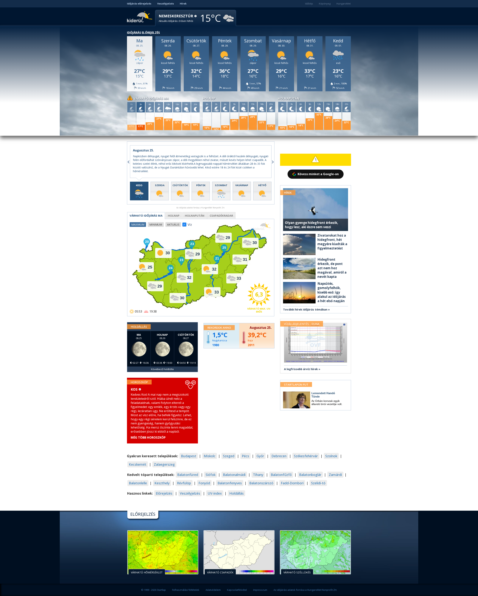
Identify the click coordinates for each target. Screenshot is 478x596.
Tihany (258, 474)
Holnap (173, 215)
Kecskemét (137, 464)
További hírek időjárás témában (305, 309)
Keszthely (162, 483)
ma (146, 215)
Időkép (309, 3)
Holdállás (236, 493)
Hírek (183, 3)
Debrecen (278, 456)
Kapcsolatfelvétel (237, 590)
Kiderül (140, 16)
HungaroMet (343, 3)
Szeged (228, 456)
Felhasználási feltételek (185, 590)
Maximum (137, 224)
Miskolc (209, 456)
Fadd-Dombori (292, 483)
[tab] (139, 191)
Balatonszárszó (261, 483)
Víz (190, 223)
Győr (260, 456)
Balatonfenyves (230, 483)
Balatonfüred (187, 474)
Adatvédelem (213, 590)
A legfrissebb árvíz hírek (301, 369)
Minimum (155, 224)
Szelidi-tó (318, 483)
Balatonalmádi (234, 474)
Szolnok (331, 456)
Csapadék (221, 215)
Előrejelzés (164, 493)
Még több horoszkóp (148, 437)
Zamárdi (335, 474)
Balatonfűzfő (281, 474)
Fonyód (204, 483)
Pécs (245, 456)
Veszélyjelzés (165, 3)
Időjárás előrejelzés (139, 3)
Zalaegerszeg (164, 464)
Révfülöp (184, 483)
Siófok (210, 474)
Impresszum (260, 590)
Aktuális (173, 224)
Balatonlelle (138, 483)
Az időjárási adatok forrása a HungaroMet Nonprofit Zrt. (305, 590)
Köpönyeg (324, 3)
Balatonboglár (310, 474)
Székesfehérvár (306, 456)
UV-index (215, 493)
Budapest (188, 456)
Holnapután (194, 215)
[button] (177, 18)
